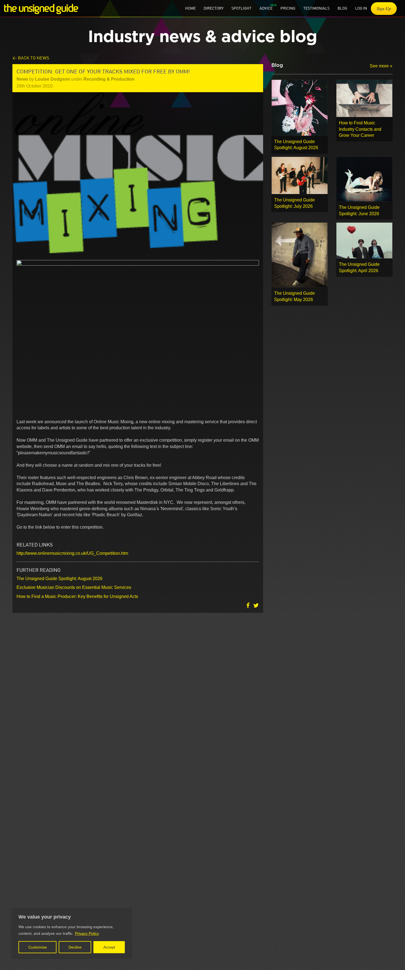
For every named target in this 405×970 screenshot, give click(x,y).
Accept (109, 947)
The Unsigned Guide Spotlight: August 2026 (59, 578)
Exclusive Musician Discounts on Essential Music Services (74, 587)
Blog (342, 8)
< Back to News (30, 57)
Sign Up (384, 8)
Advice (266, 8)
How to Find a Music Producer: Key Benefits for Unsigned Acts (77, 596)
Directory (213, 8)
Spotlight (241, 8)
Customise (37, 947)
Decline (75, 947)
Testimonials (316, 8)
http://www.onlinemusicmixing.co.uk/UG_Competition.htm (72, 553)
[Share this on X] (256, 605)
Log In (361, 8)
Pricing (287, 8)
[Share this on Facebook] (248, 605)
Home (190, 8)
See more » (381, 66)
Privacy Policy (87, 933)
